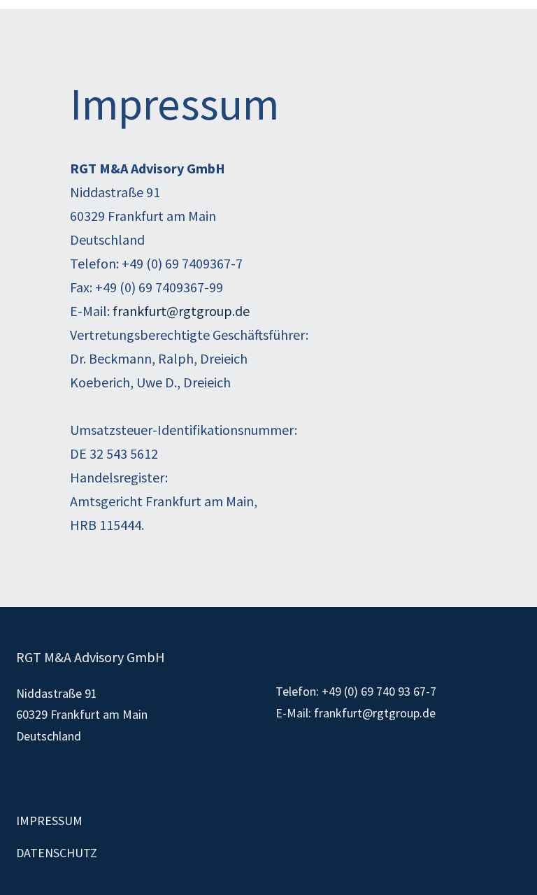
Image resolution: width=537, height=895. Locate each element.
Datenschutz (56, 853)
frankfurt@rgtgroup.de (181, 311)
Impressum (49, 820)
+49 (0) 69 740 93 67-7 (379, 691)
